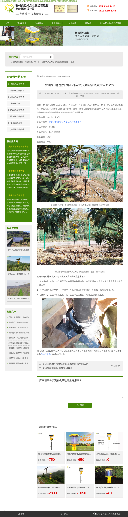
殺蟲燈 (42, 76)
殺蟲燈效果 (51, 76)
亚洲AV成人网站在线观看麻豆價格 (55, 62)
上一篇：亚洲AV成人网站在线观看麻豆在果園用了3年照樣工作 (63, 364)
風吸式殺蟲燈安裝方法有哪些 (19, 354)
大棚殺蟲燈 (15, 103)
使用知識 (87, 23)
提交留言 (80, 405)
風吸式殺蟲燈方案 (16, 195)
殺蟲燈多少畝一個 (32, 62)
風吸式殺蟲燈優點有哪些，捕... (19, 343)
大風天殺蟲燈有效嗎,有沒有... (18, 359)
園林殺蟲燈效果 (17, 116)
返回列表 (116, 366)
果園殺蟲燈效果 (17, 84)
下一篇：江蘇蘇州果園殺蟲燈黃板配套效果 (55, 368)
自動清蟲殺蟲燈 (17, 62)
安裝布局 (72, 23)
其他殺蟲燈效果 (17, 129)
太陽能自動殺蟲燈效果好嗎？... (18, 323)
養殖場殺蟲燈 (16, 123)
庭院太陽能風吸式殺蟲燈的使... (19, 318)
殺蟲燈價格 (56, 23)
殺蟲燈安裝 (46, 354)
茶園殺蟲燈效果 (17, 90)
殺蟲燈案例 (39, 23)
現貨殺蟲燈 (22, 23)
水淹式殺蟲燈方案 (16, 171)
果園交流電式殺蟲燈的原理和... (19, 333)
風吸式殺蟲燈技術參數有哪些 (19, 349)
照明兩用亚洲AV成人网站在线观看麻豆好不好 (18, 364)
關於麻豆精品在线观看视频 (110, 23)
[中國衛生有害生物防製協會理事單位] (59, 9)
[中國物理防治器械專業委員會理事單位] (72, 9)
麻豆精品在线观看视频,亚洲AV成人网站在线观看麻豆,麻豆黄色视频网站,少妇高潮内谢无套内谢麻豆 (38, 1)
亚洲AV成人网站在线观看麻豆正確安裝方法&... (18, 328)
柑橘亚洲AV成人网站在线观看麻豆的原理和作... (18, 338)
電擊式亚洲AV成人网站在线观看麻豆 (65, 122)
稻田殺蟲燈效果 (17, 97)
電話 (66, 514)
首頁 (7, 23)
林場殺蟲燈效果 (17, 110)
